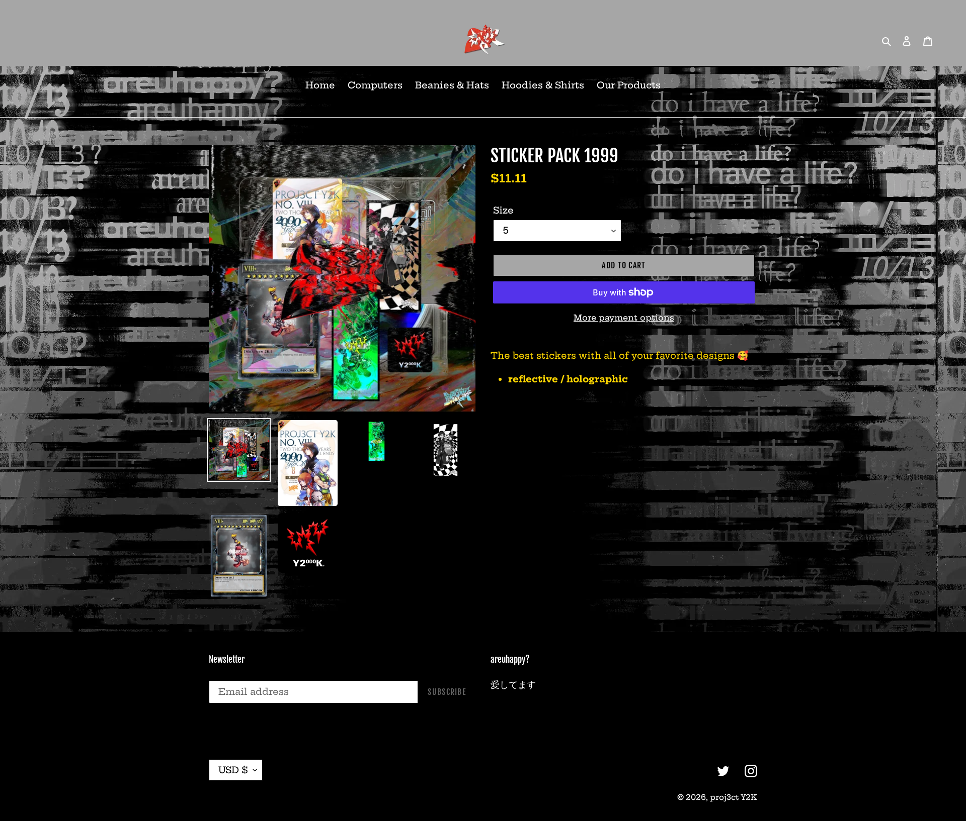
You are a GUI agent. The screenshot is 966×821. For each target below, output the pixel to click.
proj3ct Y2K (733, 797)
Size (503, 210)
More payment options (624, 318)
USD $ (233, 770)
